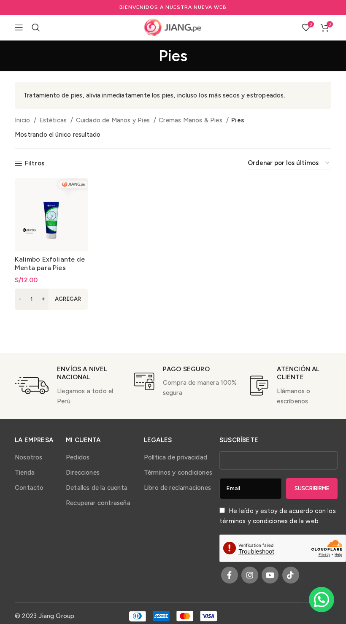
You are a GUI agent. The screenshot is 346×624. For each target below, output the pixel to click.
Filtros (34, 163)
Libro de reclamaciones (177, 488)
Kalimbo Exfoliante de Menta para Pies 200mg (50, 267)
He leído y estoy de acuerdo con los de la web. (277, 516)
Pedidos (77, 457)
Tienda (25, 472)
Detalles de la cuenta (96, 488)
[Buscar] (35, 27)
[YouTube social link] (270, 575)
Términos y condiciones (178, 472)
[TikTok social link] (290, 575)
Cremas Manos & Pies (191, 120)
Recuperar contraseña (98, 503)
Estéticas (54, 120)
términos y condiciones (253, 521)
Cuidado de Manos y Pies (114, 120)
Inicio (23, 120)
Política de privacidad (175, 457)
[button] (51, 299)
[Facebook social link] (229, 575)
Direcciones (83, 472)
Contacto (29, 488)
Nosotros (29, 457)
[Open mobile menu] (19, 27)
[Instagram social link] (249, 575)
